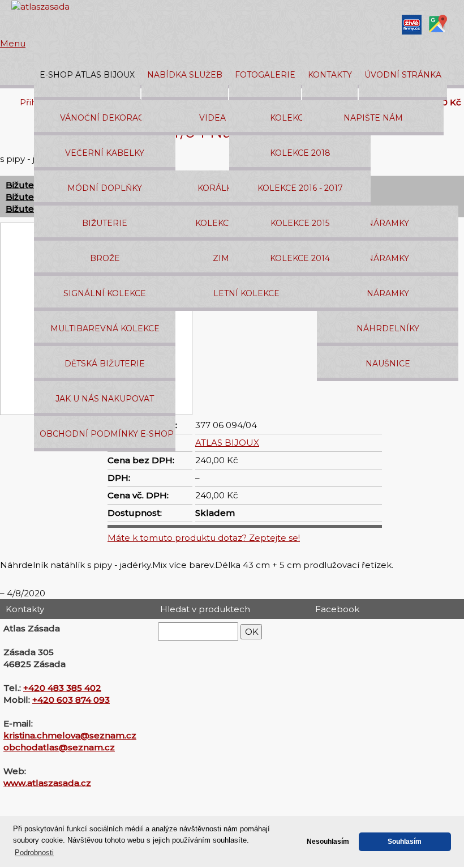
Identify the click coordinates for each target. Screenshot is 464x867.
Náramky (388, 223)
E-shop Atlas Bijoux (87, 75)
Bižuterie (104, 223)
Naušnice (388, 363)
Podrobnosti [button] (34, 852)
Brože (105, 258)
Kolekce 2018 (300, 153)
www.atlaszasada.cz (47, 783)
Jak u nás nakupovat (104, 399)
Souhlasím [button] (405, 841)
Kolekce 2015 (299, 223)
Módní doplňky (104, 188)
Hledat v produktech (205, 609)
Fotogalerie (265, 75)
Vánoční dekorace (104, 118)
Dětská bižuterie (105, 363)
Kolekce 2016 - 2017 (300, 188)
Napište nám (373, 118)
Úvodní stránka (402, 75)
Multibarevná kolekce (105, 328)
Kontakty (330, 75)
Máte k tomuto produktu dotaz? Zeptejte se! (204, 537)
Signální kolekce (104, 293)
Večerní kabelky (104, 153)
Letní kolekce (246, 293)
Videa (212, 118)
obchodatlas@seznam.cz (59, 747)
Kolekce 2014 (300, 258)
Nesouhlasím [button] (328, 841)
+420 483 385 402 (62, 687)
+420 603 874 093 (71, 699)
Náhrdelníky (387, 328)
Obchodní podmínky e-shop (107, 434)
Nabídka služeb (184, 75)
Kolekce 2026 (300, 118)
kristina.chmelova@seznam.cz (69, 735)
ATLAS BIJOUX (227, 442)
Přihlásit (36, 102)
